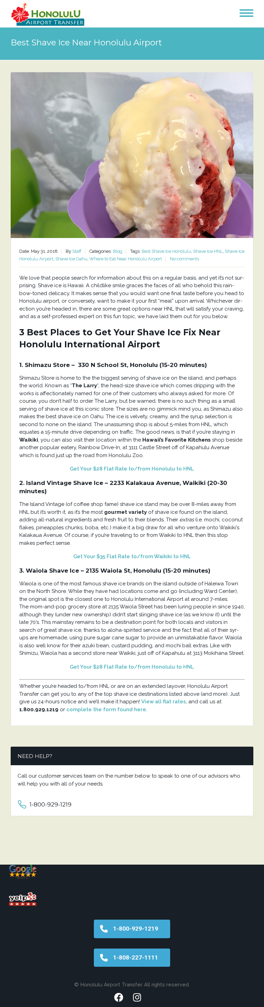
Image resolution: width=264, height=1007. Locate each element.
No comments (184, 258)
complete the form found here (106, 709)
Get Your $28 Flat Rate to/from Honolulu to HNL (132, 469)
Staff (76, 251)
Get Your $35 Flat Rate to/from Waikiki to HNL (132, 556)
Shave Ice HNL (208, 251)
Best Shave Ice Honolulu (166, 251)
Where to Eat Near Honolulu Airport (125, 258)
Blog (117, 251)
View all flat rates (163, 702)
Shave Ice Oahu (71, 258)
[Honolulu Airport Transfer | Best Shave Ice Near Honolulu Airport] (48, 15)
